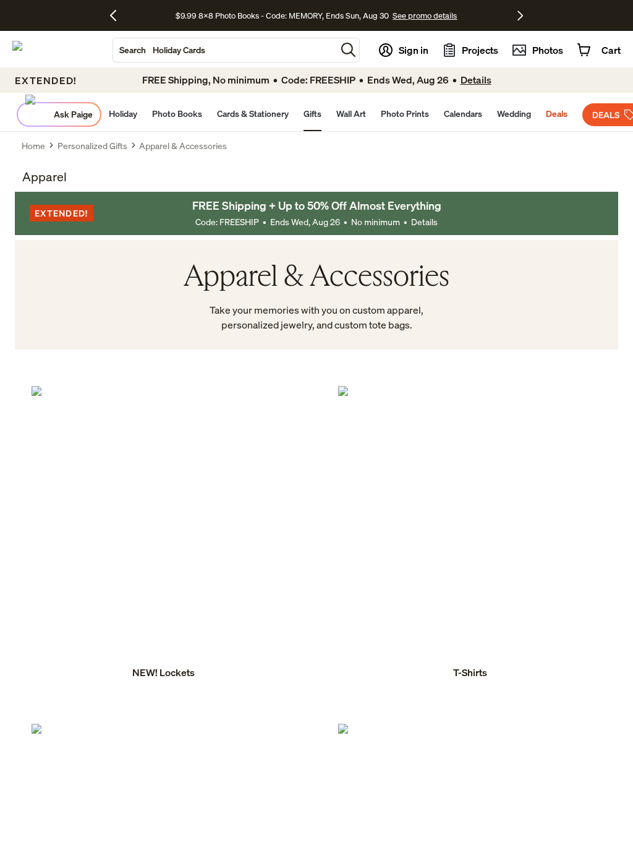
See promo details (425, 15)
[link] (163, 533)
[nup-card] (163, 533)
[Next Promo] (520, 15)
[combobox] (225, 50)
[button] (348, 50)
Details (424, 222)
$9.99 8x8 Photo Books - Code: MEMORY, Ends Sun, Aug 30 (282, 15)
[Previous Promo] (117, 15)
